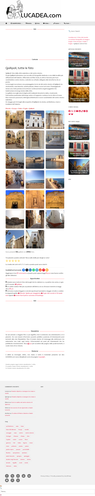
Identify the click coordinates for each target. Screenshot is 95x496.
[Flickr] (84, 111)
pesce (27, 446)
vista (15, 466)
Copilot (8, 439)
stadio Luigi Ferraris (12, 459)
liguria (25, 443)
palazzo (14, 446)
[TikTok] (82, 111)
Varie (67, 23)
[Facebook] (69, 111)
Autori (57, 23)
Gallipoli (31, 108)
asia (17, 426)
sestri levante (10, 456)
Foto (38, 23)
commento (22, 273)
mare (31, 443)
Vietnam (8, 466)
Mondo (8, 108)
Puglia (25, 108)
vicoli (20, 463)
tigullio (15, 463)
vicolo (26, 463)
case (15, 433)
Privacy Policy (45, 476)
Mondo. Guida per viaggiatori (29, 293)
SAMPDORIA (16, 23)
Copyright (41, 357)
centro (21, 433)
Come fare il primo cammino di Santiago (29, 295)
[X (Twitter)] (72, 111)
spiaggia (26, 456)
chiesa (22, 436)
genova (8, 443)
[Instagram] (74, 111)
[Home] (6, 23)
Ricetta (8, 453)
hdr (14, 443)
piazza (18, 449)
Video (47, 23)
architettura (9, 426)
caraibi (27, 430)
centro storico (29, 433)
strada (8, 463)
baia (22, 426)
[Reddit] (69, 114)
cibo (28, 436)
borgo (20, 430)
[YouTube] (77, 111)
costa (14, 439)
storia (29, 459)
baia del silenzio (11, 430)
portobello (26, 449)
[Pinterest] (87, 111)
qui (49, 273)
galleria (19, 284)
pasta (21, 446)
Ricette (29, 23)
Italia (20, 108)
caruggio (8, 433)
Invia (83, 32)
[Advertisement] (35, 44)
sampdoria (16, 453)
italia (19, 443)
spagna (19, 456)
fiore (26, 439)
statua (22, 459)
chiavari (15, 436)
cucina (20, 439)
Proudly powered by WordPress (61, 476)
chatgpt (8, 436)
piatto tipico (10, 449)
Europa (14, 108)
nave (7, 446)
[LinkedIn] (80, 111)
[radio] (7, 261)
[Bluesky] (72, 114)
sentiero (24, 453)
